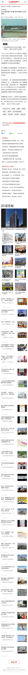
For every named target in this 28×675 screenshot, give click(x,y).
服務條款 (4, 669)
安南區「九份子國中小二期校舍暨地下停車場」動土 (7, 358)
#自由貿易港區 (17, 111)
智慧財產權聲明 (22, 669)
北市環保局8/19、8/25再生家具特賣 (11, 190)
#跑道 (9, 111)
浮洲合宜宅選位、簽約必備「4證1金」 (12, 196)
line (12, 133)
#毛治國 (10, 114)
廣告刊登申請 (15, 669)
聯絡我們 (9, 667)
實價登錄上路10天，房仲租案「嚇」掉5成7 (13, 169)
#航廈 (23, 108)
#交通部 (16, 114)
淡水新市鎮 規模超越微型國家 (10, 155)
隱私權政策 (9, 669)
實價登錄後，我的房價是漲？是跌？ (11, 172)
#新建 (4, 114)
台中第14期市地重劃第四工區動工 (11, 184)
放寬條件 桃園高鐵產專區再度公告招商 (12, 143)
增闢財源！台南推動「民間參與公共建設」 (11, 6)
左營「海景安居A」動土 (8, 322)
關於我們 (13, 667)
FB (4, 133)
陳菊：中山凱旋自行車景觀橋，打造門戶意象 (14, 162)
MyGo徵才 (18, 667)
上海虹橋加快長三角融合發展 (10, 152)
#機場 (18, 108)
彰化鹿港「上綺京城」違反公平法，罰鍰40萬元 (7, 394)
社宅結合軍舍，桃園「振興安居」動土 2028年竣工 (8, 333)
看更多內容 (14, 662)
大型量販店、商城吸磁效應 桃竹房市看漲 (13, 146)
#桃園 (13, 108)
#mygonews (6, 108)
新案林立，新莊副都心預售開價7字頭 (12, 149)
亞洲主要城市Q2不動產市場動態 (10, 178)
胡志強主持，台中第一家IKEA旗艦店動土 (13, 187)
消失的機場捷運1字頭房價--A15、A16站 (13, 140)
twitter (20, 133)
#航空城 (23, 114)
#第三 (4, 111)
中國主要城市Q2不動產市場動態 (10, 181)
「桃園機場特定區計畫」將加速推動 (11, 159)
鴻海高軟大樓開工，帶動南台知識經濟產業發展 (15, 193)
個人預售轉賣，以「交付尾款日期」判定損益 (14, 175)
